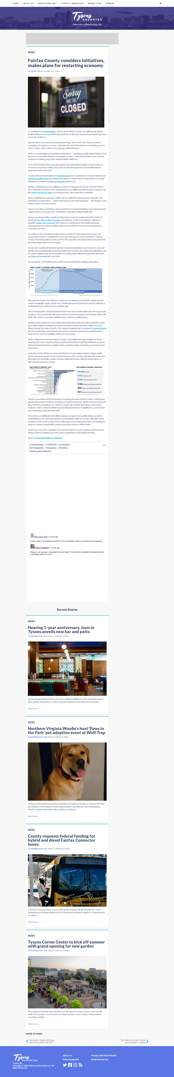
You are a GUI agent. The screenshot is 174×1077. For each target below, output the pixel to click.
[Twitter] (65, 1065)
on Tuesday (60, 181)
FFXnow (110, 3)
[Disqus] (67, 497)
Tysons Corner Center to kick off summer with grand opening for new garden (66, 943)
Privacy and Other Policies (104, 1055)
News (31, 52)
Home (15, 3)
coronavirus (37, 444)
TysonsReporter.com (37, 636)
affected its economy (50, 220)
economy (52, 448)
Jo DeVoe (32, 71)
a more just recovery (45, 223)
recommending (48, 131)
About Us (28, 3)
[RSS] (80, 1064)
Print (105, 445)
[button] (160, 3)
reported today (100, 328)
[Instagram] (75, 1064)
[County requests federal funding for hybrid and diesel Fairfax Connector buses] (67, 880)
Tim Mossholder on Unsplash (49, 438)
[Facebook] (70, 1064)
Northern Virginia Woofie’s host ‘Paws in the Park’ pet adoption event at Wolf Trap (66, 730)
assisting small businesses (40, 178)
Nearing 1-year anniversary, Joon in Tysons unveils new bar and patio (61, 629)
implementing (64, 176)
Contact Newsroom (72, 3)
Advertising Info (47, 3)
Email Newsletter (99, 1059)
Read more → (34, 708)
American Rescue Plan (41, 192)
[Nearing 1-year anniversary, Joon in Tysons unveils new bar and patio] (67, 669)
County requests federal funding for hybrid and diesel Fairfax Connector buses (61, 840)
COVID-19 (52, 444)
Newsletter (94, 3)
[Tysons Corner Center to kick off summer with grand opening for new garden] (67, 982)
